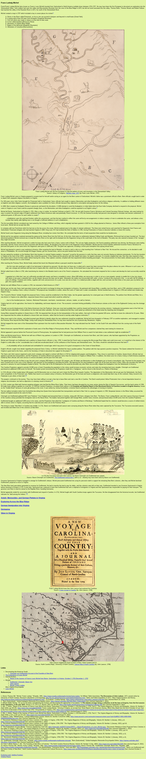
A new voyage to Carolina (67, 590)
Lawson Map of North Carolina (84, 664)
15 (27, 493)
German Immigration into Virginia (15, 505)
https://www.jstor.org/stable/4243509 (29, 708)
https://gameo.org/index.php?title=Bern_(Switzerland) (68, 701)
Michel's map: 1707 (72, 193)
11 (127, 342)
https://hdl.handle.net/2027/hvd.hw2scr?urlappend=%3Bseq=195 (81, 704)
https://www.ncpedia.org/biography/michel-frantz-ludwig (61, 696)
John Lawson (14, 683)
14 (52, 380)
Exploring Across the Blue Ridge (15, 502)
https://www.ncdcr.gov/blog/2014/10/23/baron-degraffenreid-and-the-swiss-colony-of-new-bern (94, 749)
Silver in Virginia (8, 513)
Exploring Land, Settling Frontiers (12, 755)
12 (71, 350)
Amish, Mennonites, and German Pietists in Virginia (23, 498)
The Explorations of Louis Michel (16, 675)
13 (26, 375)
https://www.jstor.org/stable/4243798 (13, 722)
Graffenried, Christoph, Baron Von (21, 682)
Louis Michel (9, 689)
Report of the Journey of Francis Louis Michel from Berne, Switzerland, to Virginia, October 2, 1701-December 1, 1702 (49, 678)
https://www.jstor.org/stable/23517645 (111, 744)
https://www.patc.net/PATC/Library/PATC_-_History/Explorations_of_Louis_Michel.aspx (77, 727)
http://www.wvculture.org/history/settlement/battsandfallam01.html (22, 699)
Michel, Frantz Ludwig (17, 685)
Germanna (5, 509)
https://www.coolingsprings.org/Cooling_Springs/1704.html (85, 699)
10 (129, 331)
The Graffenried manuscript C (64, 477)
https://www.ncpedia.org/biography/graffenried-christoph (52, 740)
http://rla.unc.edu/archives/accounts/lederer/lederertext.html (65, 698)
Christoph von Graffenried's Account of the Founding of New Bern (31, 673)
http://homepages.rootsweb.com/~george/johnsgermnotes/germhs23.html (101, 747)
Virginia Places (6, 757)
